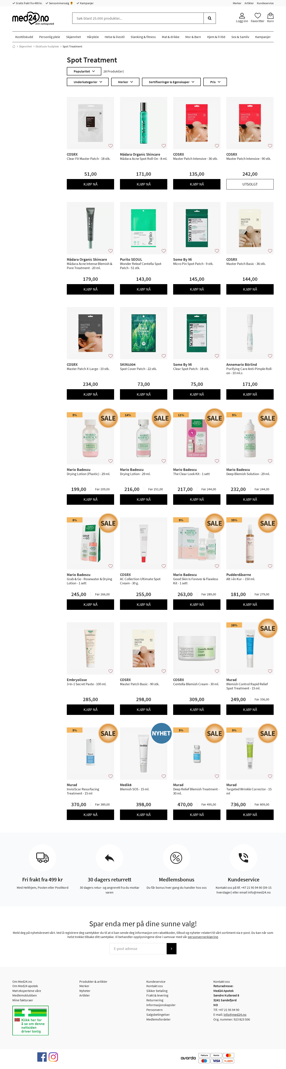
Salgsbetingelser (158, 1014)
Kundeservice (265, 3)
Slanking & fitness (143, 37)
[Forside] (13, 46)
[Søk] (210, 18)
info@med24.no (235, 1014)
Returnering (154, 1000)
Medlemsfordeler (158, 1019)
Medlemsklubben (24, 995)
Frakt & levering (157, 995)
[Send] (171, 948)
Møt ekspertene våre (26, 991)
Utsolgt (250, 184)
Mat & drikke (170, 37)
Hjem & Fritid (216, 37)
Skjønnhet (73, 37)
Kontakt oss (154, 986)
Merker (237, 3)
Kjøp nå (91, 184)
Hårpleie (93, 37)
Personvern (154, 1010)
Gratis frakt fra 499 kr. (28, 3)
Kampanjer (86, 3)
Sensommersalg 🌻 (60, 3)
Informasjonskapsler (161, 1005)
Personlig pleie (49, 37)
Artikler (249, 3)
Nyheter (84, 991)
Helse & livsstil (115, 37)
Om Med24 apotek (25, 986)
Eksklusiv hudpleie (47, 46)
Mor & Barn (193, 37)
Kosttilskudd (24, 37)
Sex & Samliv (240, 37)
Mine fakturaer (22, 1000)
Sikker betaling (156, 991)
